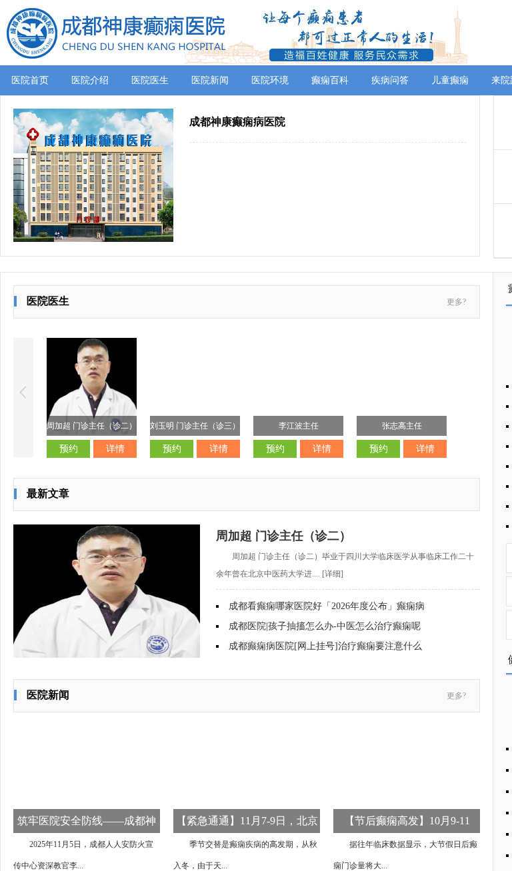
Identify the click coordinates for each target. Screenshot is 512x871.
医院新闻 (210, 80)
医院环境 (270, 80)
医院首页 (30, 80)
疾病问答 (390, 80)
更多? (456, 302)
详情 (115, 449)
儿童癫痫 (450, 80)
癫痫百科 (330, 80)
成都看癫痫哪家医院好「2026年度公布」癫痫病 (327, 606)
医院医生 (150, 80)
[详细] (332, 573)
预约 (68, 449)
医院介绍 (90, 80)
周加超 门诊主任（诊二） (283, 535)
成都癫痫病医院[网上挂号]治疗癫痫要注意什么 (325, 646)
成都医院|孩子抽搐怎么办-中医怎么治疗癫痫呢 (325, 626)
